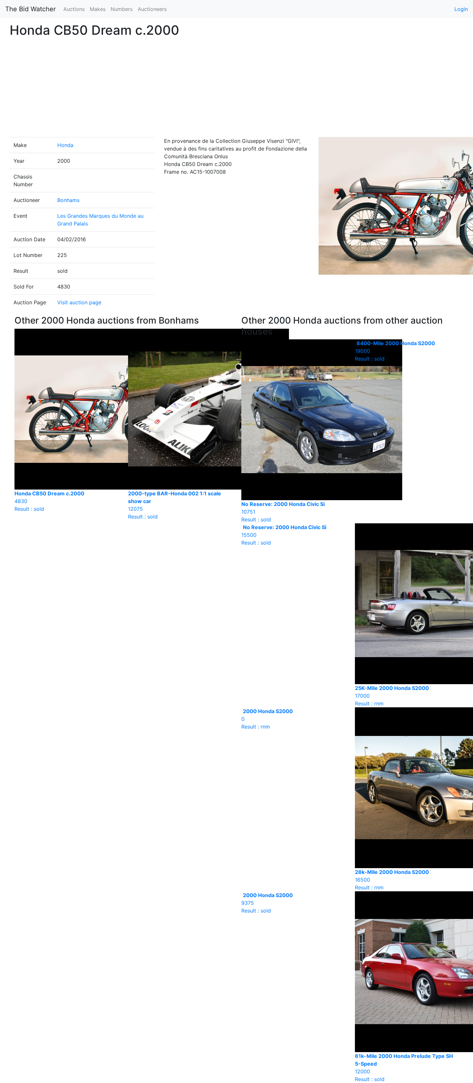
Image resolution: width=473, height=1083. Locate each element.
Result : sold (395, 351)
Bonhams (68, 200)
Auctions (74, 9)
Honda (65, 145)
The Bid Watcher (30, 9)
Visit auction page (79, 302)
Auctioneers (152, 9)
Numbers (122, 9)
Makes (98, 9)
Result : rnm (267, 719)
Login (461, 9)
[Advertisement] (236, 89)
